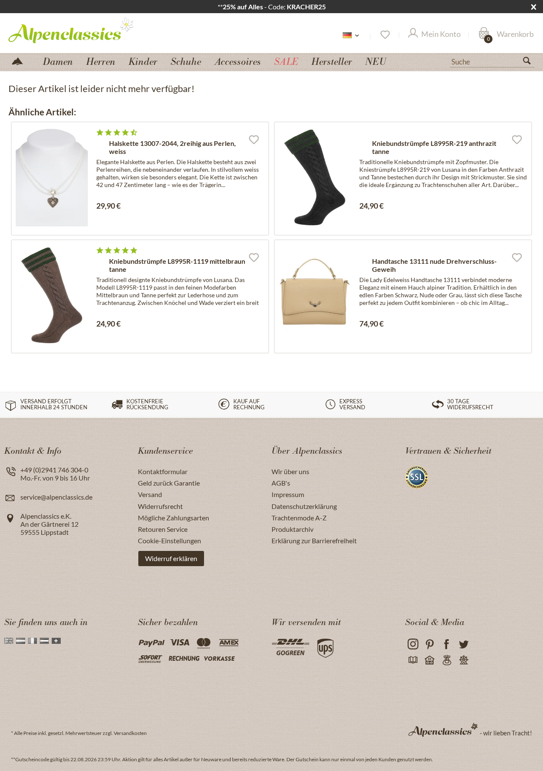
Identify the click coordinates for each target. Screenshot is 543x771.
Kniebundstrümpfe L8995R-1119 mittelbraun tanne (177, 265)
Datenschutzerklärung (304, 506)
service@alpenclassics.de (56, 497)
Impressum (288, 494)
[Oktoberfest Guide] (429, 660)
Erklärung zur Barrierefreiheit (314, 540)
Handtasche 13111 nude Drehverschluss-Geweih (434, 265)
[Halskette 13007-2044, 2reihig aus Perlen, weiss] (52, 177)
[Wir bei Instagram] (412, 644)
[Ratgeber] (412, 660)
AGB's (281, 483)
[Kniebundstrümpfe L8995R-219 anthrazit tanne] (315, 177)
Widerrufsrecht (160, 506)
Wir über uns (290, 471)
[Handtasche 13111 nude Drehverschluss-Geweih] (315, 295)
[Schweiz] (56, 641)
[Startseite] (20, 60)
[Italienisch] (32, 641)
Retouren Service (163, 529)
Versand (150, 494)
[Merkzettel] (384, 34)
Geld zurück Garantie (169, 483)
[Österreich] (44, 641)
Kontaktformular (163, 471)
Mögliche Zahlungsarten (173, 518)
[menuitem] (492, 60)
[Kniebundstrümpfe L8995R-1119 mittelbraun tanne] (52, 295)
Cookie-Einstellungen (169, 540)
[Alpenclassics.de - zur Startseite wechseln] (86, 29)
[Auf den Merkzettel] (253, 139)
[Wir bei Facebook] (446, 644)
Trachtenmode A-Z (299, 518)
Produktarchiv (292, 529)
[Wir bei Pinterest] (429, 644)
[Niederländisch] (20, 641)
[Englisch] (8, 641)
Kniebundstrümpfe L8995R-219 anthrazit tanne (434, 147)
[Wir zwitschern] (463, 644)
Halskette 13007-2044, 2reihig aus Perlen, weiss (172, 147)
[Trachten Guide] (446, 660)
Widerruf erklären (171, 558)
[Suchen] (530, 62)
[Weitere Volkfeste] (463, 660)
